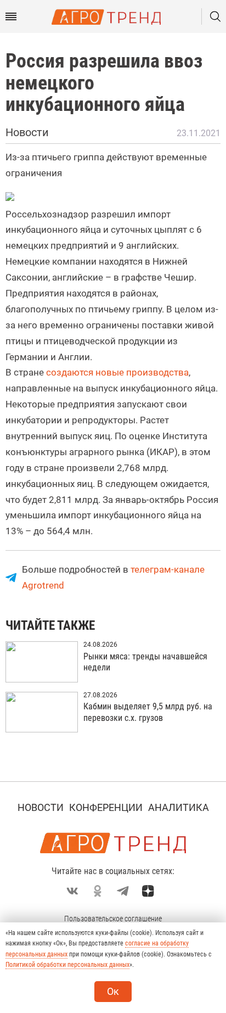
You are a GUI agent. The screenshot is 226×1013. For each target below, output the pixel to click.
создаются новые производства (117, 372)
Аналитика (178, 807)
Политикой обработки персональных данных (67, 965)
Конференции (106, 807)
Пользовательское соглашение (113, 918)
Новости (41, 807)
